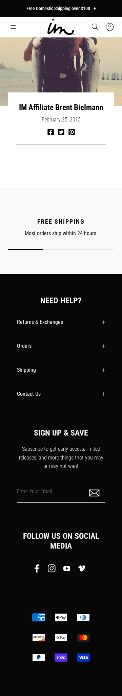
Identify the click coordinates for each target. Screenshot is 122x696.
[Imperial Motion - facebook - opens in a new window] (38, 570)
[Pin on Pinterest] (71, 132)
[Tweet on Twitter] (61, 132)
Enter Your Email (34, 491)
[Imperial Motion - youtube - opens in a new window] (66, 570)
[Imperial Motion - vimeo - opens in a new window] (81, 570)
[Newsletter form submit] (95, 492)
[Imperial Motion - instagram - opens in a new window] (51, 570)
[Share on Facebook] (50, 132)
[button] (13, 27)
